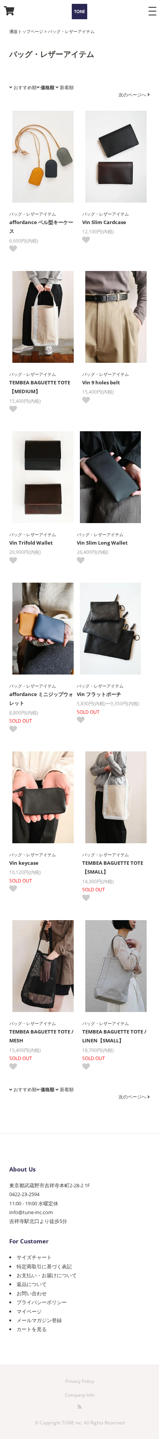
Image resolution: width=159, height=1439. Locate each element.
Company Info (80, 1395)
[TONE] (79, 13)
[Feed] (80, 1406)
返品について (32, 1284)
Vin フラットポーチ (99, 694)
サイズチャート (34, 1257)
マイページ (29, 1311)
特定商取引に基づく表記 (44, 1266)
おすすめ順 (24, 87)
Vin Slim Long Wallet (102, 542)
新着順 (66, 87)
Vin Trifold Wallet (31, 542)
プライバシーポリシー (42, 1302)
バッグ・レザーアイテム (71, 31)
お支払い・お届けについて (47, 1275)
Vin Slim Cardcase (104, 222)
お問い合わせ (32, 1293)
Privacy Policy (79, 1381)
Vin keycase (24, 862)
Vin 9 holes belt (101, 382)
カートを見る (32, 1329)
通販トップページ (26, 31)
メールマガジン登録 (39, 1320)
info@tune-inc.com (31, 1212)
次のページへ (132, 94)
